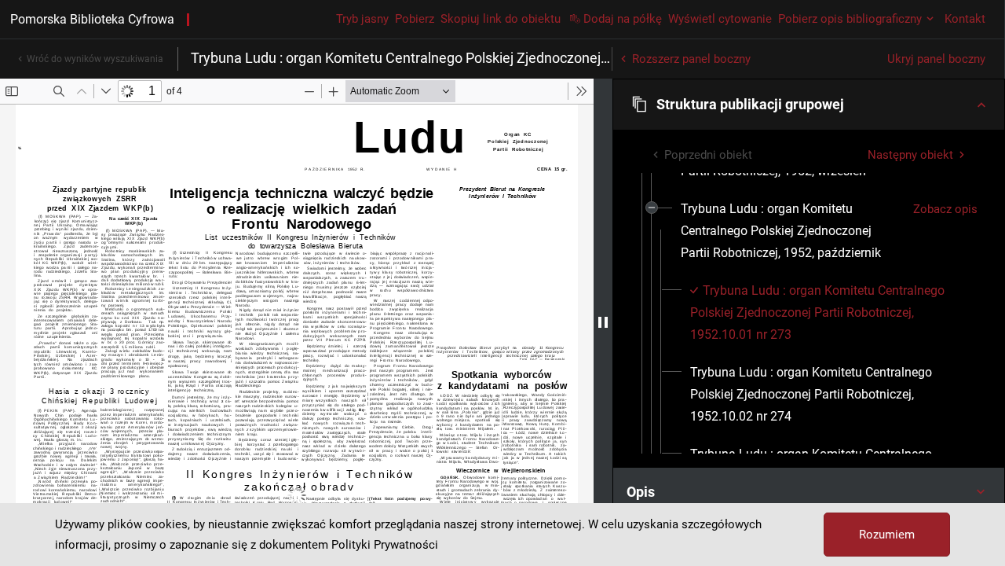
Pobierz (414, 19)
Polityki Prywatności (384, 545)
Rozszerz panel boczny (691, 59)
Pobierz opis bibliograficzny (850, 19)
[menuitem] (790, 231)
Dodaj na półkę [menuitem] (622, 19)
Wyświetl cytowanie (720, 19)
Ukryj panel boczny (936, 59)
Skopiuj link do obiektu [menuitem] (500, 19)
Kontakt (965, 19)
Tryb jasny (362, 19)
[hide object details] (603, 322)
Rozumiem (887, 534)
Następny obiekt (910, 155)
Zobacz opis (945, 209)
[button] (808, 104)
